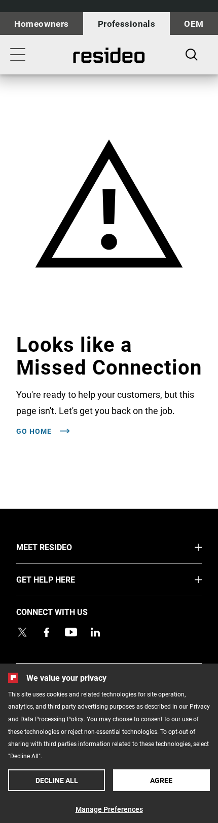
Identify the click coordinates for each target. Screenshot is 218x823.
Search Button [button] (192, 55)
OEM (193, 23)
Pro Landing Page (109, 55)
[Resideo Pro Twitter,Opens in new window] (22, 632)
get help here (64, 579)
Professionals (127, 23)
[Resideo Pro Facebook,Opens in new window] (47, 632)
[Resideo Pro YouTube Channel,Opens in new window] (71, 632)
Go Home (35, 431)
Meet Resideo (63, 546)
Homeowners (41, 23)
